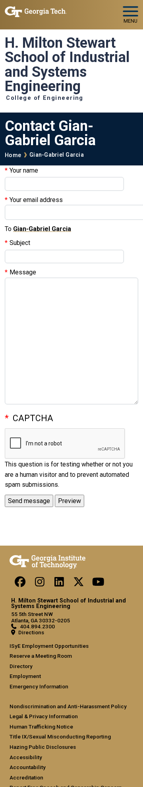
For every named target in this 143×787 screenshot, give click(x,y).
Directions (31, 632)
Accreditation (26, 777)
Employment (25, 676)
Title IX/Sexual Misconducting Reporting (60, 736)
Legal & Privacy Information (44, 716)
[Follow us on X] (78, 584)
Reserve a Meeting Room (41, 656)
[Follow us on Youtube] (98, 584)
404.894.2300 (37, 626)
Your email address (36, 200)
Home (13, 155)
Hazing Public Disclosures (43, 747)
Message (23, 272)
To (8, 229)
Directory (21, 666)
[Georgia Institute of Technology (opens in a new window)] (36, 11)
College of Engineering (44, 98)
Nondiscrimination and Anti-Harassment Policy (68, 706)
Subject (20, 243)
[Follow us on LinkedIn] (59, 584)
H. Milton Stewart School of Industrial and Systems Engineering (67, 64)
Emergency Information (39, 686)
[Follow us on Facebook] (20, 584)
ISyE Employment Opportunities (49, 646)
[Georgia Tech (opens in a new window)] (47, 560)
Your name (24, 170)
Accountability (28, 767)
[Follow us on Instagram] (39, 584)
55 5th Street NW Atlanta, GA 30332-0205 (40, 617)
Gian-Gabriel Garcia (56, 155)
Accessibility (26, 757)
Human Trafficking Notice (41, 726)
